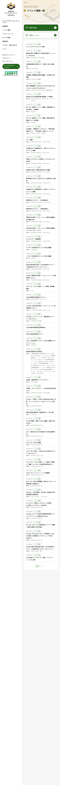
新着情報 (5, 26)
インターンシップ (7, 34)
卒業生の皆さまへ (6, 58)
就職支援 (5, 41)
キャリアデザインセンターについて (11, 21)
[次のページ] (45, 566)
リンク (4, 49)
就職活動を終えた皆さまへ (9, 55)
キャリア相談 (6, 37)
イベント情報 (6, 30)
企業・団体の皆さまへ (8, 61)
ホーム (25, 2)
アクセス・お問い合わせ (9, 45)
